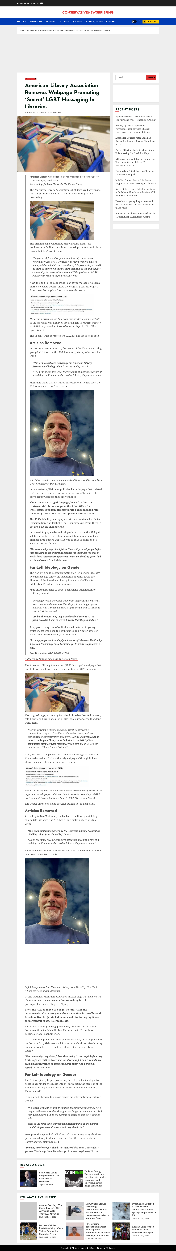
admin (29, 113)
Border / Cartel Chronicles (100, 21)
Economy (51, 21)
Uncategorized (31, 79)
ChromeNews (96, 1248)
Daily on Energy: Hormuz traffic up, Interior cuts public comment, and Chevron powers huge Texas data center (74, 1178)
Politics (21, 21)
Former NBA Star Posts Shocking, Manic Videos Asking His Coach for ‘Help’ (28, 1231)
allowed (65, 539)
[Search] (139, 21)
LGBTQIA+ (93, 268)
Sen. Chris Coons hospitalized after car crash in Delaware (28, 1178)
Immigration (36, 21)
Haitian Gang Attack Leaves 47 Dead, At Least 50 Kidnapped (121, 1231)
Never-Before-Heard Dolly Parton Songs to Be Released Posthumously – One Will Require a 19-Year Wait (135, 192)
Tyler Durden (36, 653)
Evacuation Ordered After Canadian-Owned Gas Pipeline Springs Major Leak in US (135, 141)
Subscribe (153, 21)
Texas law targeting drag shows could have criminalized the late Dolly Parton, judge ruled (134, 204)
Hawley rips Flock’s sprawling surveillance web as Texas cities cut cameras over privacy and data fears (133, 129)
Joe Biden (77, 21)
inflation (64, 21)
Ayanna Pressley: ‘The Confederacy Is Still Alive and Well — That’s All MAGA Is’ (135, 118)
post (81, 272)
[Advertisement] (88, 54)
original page (42, 243)
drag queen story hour (68, 519)
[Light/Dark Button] (134, 21)
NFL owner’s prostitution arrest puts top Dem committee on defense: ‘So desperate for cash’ (135, 162)
